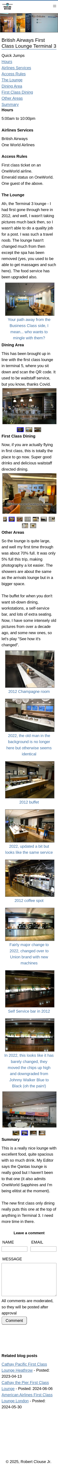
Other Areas (12, 98)
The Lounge (12, 80)
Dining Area (12, 86)
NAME (8, 1242)
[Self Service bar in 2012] (29, 970)
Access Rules (14, 73)
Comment (14, 1320)
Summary (10, 104)
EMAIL (37, 1242)
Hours (7, 61)
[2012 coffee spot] (29, 860)
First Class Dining (17, 92)
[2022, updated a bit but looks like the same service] (29, 810)
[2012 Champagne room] (29, 651)
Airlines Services (16, 67)
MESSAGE (12, 1259)
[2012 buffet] (29, 761)
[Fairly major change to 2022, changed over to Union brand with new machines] (29, 908)
